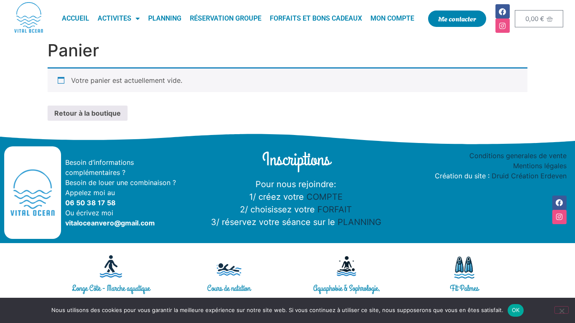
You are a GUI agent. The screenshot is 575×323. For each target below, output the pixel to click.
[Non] (561, 310)
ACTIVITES (114, 18)
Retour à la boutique (87, 113)
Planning (164, 18)
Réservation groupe (225, 18)
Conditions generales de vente (518, 155)
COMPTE (324, 197)
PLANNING (359, 222)
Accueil (75, 18)
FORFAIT (334, 209)
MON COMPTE (392, 18)
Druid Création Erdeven (529, 176)
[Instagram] (502, 26)
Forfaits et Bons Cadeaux (316, 18)
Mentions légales (540, 166)
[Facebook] (502, 11)
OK (516, 310)
